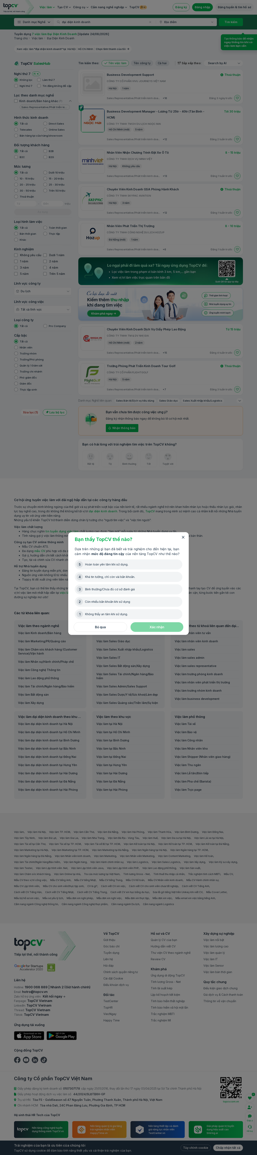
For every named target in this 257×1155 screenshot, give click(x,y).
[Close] (183, 537)
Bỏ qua (100, 627)
